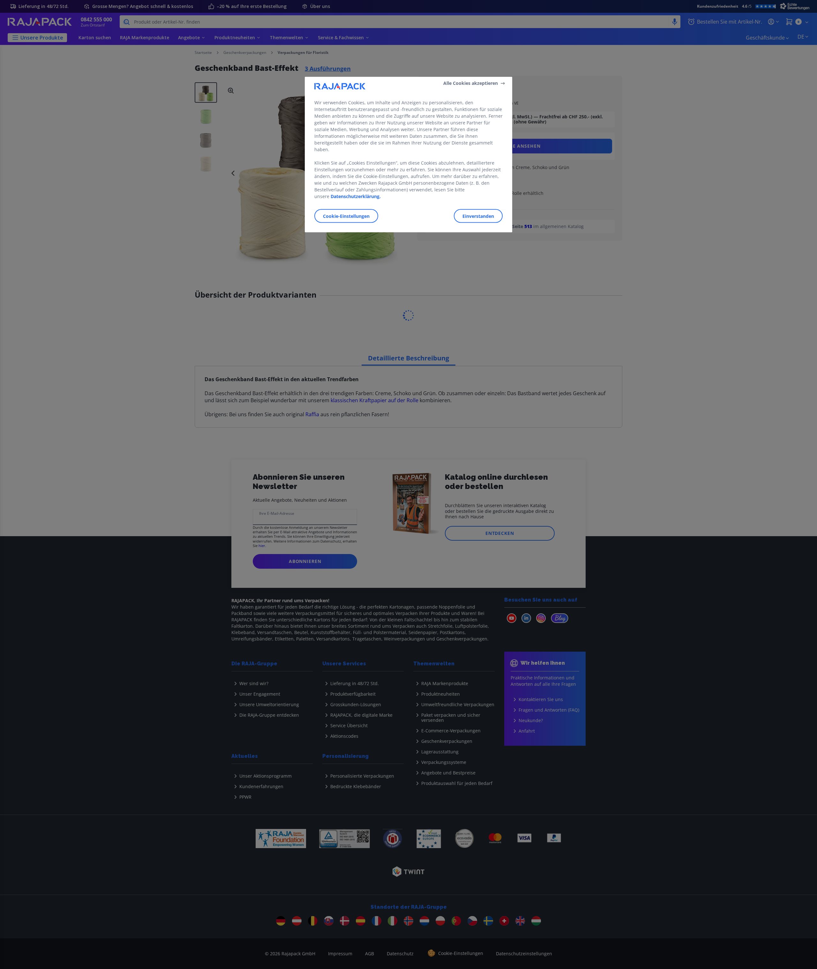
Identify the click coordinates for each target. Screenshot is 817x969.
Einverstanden (478, 216)
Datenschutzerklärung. (356, 196)
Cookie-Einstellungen (346, 216)
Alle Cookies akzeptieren (470, 83)
